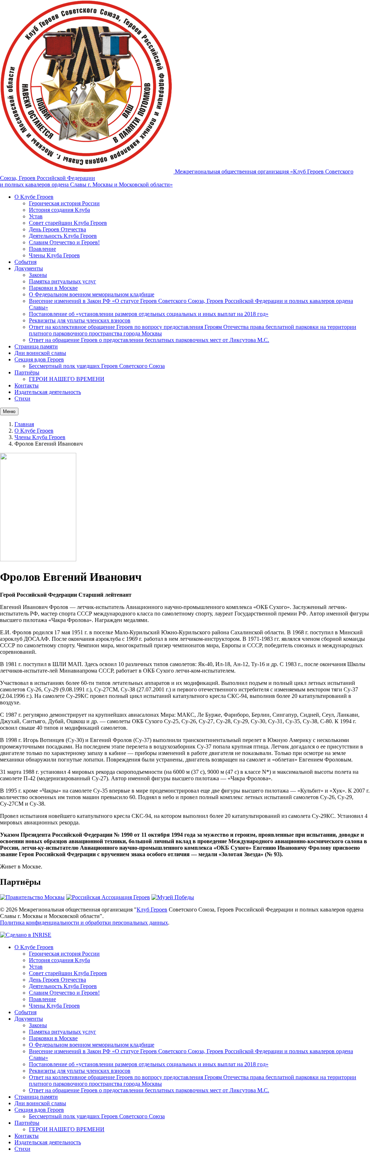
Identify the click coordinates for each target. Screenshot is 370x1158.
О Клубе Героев (33, 197)
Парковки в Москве (53, 288)
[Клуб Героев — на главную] (87, 171)
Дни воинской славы (40, 353)
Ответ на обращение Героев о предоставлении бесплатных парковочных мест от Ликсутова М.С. (149, 340)
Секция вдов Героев (39, 359)
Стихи (22, 398)
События (25, 262)
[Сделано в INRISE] (25, 935)
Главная (24, 424)
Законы (38, 275)
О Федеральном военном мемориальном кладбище (91, 294)
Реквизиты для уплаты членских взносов (79, 320)
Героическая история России (64, 203)
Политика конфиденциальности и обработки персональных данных (84, 922)
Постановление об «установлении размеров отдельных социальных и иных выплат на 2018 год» (148, 314)
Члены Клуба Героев (54, 255)
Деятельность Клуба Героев (63, 236)
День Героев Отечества (57, 229)
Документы (28, 268)
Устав (36, 216)
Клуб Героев (152, 909)
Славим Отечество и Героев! (64, 242)
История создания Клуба (59, 210)
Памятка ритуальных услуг (62, 281)
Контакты (26, 385)
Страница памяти (36, 346)
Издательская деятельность (47, 392)
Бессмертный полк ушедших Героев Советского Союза (97, 366)
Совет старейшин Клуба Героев (68, 223)
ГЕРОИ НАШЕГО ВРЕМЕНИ (66, 379)
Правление (42, 249)
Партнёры (26, 372)
